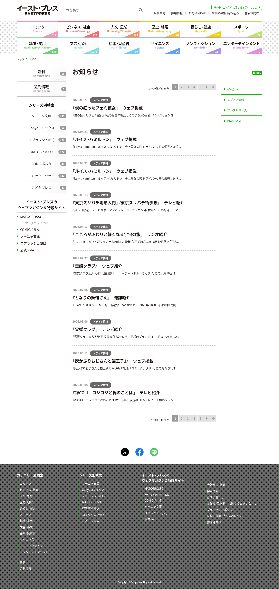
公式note (27, 250)
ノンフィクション (200, 45)
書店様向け (252, 12)
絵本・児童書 (119, 45)
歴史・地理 (160, 28)
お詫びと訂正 (235, 121)
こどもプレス (41, 187)
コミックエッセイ (41, 175)
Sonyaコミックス (42, 127)
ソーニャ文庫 (41, 115)
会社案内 (159, 12)
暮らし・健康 (201, 28)
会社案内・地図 (216, 485)
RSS (258, 72)
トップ (20, 59)
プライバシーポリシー (221, 510)
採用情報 (177, 12)
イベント (233, 89)
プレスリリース (237, 110)
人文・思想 (119, 28)
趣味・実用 (37, 45)
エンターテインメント (241, 45)
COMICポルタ (41, 163)
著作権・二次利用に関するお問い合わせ (235, 7)
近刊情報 (41, 88)
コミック (37, 28)
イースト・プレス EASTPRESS (37, 10)
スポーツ (241, 28)
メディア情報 (235, 100)
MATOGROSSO (41, 151)
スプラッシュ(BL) (41, 139)
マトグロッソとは (36, 223)
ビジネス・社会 (78, 28)
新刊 (41, 73)
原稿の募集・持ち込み (225, 12)
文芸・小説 (78, 45)
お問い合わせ (197, 12)
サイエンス (160, 45)
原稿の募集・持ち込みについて (226, 516)
